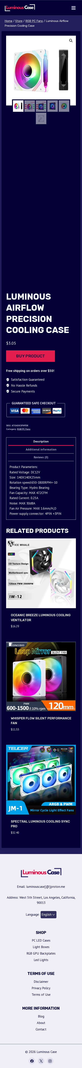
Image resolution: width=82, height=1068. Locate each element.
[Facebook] (32, 1061)
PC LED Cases (41, 940)
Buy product (30, 356)
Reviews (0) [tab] (41, 457)
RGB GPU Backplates (41, 953)
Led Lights (41, 960)
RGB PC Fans (23, 429)
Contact (41, 1029)
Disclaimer (41, 982)
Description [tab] (41, 441)
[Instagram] (50, 1061)
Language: (33, 914)
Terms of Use (41, 994)
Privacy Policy (41, 988)
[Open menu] (73, 7)
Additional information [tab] (41, 449)
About (41, 1023)
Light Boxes (41, 947)
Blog (41, 1016)
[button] (71, 40)
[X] (41, 1061)
